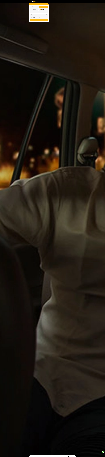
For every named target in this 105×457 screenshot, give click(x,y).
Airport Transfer (43, 9)
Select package (33, 14)
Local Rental (34, 9)
